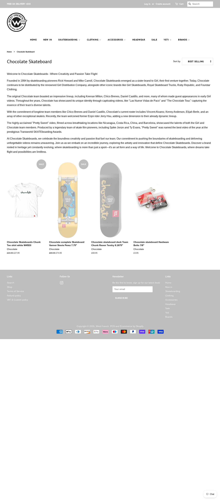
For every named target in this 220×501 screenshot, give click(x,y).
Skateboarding (68, 39)
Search (10, 283)
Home (33, 39)
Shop (9, 287)
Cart (181, 3)
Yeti (167, 39)
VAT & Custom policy (17, 300)
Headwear (138, 39)
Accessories (116, 39)
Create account (163, 3)
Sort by (176, 61)
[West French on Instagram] (61, 283)
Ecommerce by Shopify (131, 326)
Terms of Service (15, 291)
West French (102, 326)
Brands (183, 39)
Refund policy (14, 295)
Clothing (93, 39)
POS (112, 326)
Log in (147, 3)
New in (47, 39)
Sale (154, 39)
